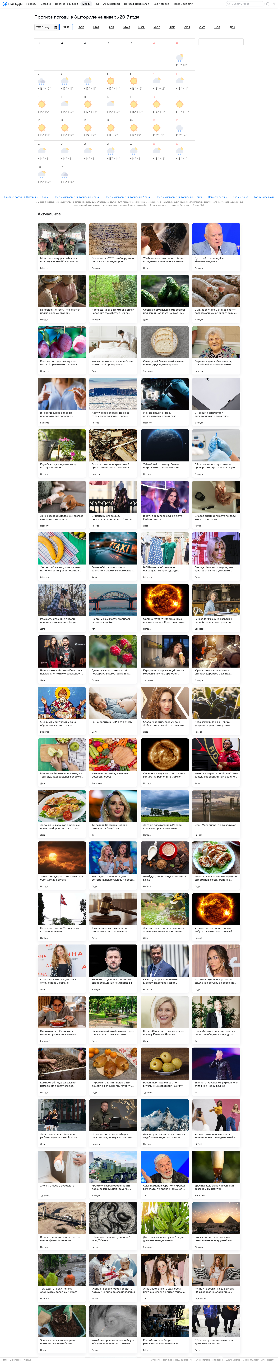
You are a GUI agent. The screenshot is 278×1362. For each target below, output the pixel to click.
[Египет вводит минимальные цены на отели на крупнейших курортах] (216, 1226)
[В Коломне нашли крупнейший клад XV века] (113, 1226)
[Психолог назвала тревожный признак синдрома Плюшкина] (113, 453)
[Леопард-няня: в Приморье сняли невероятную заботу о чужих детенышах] (113, 299)
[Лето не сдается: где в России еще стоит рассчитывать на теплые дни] (165, 814)
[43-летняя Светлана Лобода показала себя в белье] (113, 814)
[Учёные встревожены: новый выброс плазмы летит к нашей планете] (216, 917)
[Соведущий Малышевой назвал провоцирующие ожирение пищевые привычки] (165, 350)
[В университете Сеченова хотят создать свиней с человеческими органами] (216, 299)
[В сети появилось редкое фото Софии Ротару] (165, 505)
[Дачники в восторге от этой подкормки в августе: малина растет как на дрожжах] (113, 659)
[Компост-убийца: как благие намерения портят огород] (62, 1072)
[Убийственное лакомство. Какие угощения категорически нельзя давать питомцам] (165, 247)
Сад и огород (240, 197)
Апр (111, 27)
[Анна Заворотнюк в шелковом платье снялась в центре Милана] (165, 1278)
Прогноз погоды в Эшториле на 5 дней (76, 197)
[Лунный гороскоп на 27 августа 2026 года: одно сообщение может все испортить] (216, 1278)
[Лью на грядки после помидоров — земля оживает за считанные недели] (165, 917)
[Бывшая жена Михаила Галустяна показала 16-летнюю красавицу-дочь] (62, 659)
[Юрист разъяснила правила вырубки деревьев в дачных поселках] (216, 659)
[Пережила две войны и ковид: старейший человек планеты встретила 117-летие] (216, 350)
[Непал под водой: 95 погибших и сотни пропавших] (62, 917)
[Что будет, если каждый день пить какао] (165, 865)
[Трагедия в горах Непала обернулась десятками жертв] (62, 1278)
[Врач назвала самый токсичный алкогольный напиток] (216, 1175)
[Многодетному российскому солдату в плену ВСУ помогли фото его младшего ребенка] (62, 247)
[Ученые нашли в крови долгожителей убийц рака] (165, 402)
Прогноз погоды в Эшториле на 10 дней (179, 197)
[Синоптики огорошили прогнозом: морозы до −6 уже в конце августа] (113, 505)
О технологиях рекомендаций (209, 1360)
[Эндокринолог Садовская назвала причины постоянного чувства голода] (62, 1020)
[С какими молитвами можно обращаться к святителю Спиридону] (62, 711)
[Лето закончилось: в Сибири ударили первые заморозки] (216, 711)
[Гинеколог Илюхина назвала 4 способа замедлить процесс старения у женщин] (216, 608)
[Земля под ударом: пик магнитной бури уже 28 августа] (62, 865)
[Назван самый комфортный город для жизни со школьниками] (113, 1020)
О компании (15, 1360)
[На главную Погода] (15, 4)
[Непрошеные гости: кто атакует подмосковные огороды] (62, 299)
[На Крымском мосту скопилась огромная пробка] (113, 608)
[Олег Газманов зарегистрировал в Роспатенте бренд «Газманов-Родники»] (165, 1175)
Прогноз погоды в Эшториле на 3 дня (26, 197)
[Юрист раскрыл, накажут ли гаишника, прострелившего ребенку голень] (113, 917)
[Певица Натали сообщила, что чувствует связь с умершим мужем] (216, 556)
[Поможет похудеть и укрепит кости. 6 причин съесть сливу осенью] (62, 350)
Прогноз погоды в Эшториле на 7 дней (127, 197)
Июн (141, 27)
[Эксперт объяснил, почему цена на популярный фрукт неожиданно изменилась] (62, 556)
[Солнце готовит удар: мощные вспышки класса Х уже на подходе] (165, 608)
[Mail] (5, 4)
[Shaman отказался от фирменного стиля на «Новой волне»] (216, 1072)
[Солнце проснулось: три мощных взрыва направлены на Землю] (165, 762)
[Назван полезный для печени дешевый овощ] (113, 762)
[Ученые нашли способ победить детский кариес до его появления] (113, 1278)
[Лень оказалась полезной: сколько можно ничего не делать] (62, 505)
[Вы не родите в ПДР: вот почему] (113, 711)
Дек (232, 27)
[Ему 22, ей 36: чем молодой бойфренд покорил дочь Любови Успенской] (113, 865)
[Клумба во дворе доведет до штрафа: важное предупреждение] (62, 453)
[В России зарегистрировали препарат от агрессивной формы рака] (216, 453)
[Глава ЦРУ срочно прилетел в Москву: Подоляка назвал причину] (165, 968)
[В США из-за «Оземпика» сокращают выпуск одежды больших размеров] (165, 556)
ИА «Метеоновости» (265, 1360)
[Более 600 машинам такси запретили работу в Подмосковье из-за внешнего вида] (113, 556)
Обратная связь (233, 1360)
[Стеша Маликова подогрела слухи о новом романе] (62, 968)
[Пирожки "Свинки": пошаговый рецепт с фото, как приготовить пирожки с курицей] (113, 1072)
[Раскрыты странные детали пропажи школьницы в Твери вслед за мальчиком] (62, 608)
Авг (172, 27)
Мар (96, 27)
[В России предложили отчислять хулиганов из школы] (216, 1329)
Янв (66, 27)
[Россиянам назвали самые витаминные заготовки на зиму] (165, 1072)
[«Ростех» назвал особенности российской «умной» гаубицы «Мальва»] (113, 1175)
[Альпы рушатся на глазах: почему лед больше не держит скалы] (165, 1123)
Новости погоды (217, 197)
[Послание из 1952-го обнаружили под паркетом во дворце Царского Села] (113, 247)
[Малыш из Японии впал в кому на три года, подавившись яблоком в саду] (62, 762)
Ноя (217, 27)
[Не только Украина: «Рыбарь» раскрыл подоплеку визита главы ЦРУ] (113, 1123)
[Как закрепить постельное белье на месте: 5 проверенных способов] (113, 350)
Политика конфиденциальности (178, 1360)
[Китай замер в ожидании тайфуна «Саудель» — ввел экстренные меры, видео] (113, 1329)
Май (126, 27)
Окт (202, 27)
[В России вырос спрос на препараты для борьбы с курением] (62, 402)
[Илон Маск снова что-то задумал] (216, 814)
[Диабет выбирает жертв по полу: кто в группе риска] (216, 505)
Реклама (27, 1360)
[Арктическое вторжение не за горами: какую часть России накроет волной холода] (113, 402)
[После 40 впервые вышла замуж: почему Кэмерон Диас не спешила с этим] (165, 1020)
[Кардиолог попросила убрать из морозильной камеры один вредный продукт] (165, 659)
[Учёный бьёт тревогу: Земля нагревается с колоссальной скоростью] (165, 453)
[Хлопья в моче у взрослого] (62, 1175)
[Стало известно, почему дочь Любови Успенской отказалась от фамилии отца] (165, 711)
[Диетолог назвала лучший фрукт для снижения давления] (165, 1226)
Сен (187, 27)
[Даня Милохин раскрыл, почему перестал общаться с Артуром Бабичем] (216, 1020)
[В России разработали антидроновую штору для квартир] (216, 402)
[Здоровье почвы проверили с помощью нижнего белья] (62, 1329)
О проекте (155, 1360)
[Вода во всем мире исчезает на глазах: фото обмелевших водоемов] (62, 1226)
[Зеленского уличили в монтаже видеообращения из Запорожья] (113, 968)
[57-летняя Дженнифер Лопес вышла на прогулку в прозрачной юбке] (216, 968)
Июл (157, 27)
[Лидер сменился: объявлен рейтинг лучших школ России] (62, 1123)
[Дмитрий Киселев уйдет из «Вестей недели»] (216, 247)
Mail (5, 1360)
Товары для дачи (264, 197)
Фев (81, 27)
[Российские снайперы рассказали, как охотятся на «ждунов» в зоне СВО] (165, 1329)
